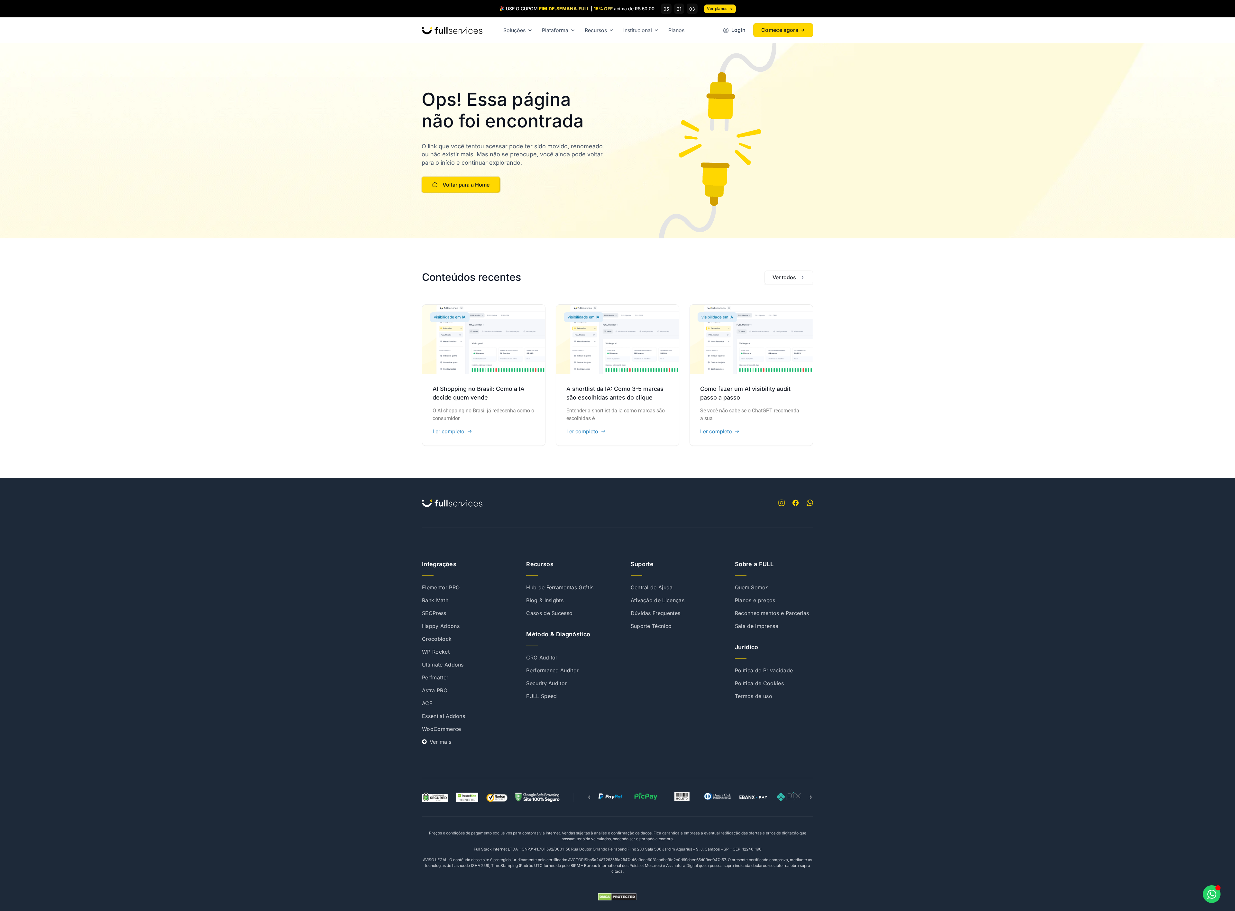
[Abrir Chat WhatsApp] (1212, 894)
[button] (589, 797)
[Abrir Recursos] (611, 30)
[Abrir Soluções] (530, 30)
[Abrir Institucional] (656, 30)
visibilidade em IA (450, 317)
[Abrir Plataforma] (572, 30)
